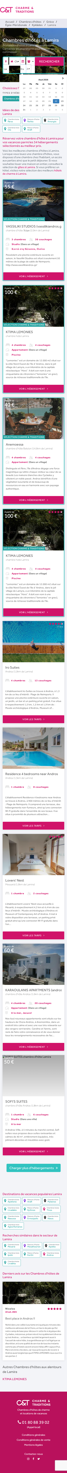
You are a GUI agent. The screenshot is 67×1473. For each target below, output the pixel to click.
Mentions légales (33, 1444)
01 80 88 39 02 (35, 1422)
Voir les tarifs (32, 719)
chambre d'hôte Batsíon (19, 448)
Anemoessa (14, 444)
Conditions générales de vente (33, 1439)
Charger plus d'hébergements (31, 1168)
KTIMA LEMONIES (19, 332)
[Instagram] (28, 1459)
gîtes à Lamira (26, 167)
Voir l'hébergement (32, 276)
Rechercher (49, 61)
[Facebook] (33, 1459)
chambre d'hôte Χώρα (18, 230)
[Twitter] (38, 1459)
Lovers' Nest (14, 880)
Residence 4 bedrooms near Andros (31, 774)
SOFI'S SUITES (16, 1101)
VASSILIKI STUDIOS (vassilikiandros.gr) (35, 226)
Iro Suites (12, 667)
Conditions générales (33, 1434)
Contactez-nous (33, 1453)
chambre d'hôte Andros (18, 994)
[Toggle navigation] (65, 7)
